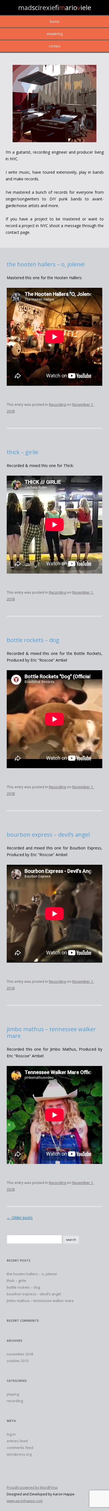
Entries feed (17, 1440)
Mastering (55, 33)
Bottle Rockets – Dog (33, 640)
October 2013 (18, 1360)
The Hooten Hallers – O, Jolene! (46, 264)
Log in (11, 1434)
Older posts (20, 1217)
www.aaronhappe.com (25, 1500)
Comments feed (20, 1447)
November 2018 (20, 1354)
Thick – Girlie (22, 452)
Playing (13, 1394)
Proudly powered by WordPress (32, 1487)
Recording (57, 404)
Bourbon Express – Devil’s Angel (48, 834)
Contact (54, 46)
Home (54, 21)
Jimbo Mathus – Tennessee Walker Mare (51, 1032)
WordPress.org (19, 1454)
